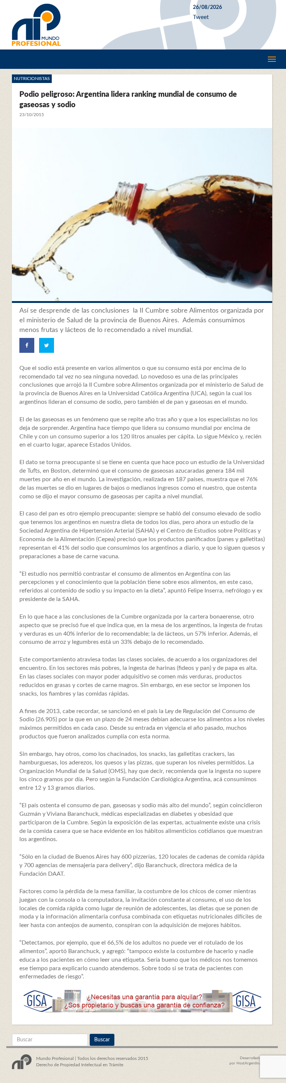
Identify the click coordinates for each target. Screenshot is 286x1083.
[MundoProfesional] (97, 25)
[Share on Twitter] (46, 345)
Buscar (102, 1039)
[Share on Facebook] (26, 345)
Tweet (201, 17)
